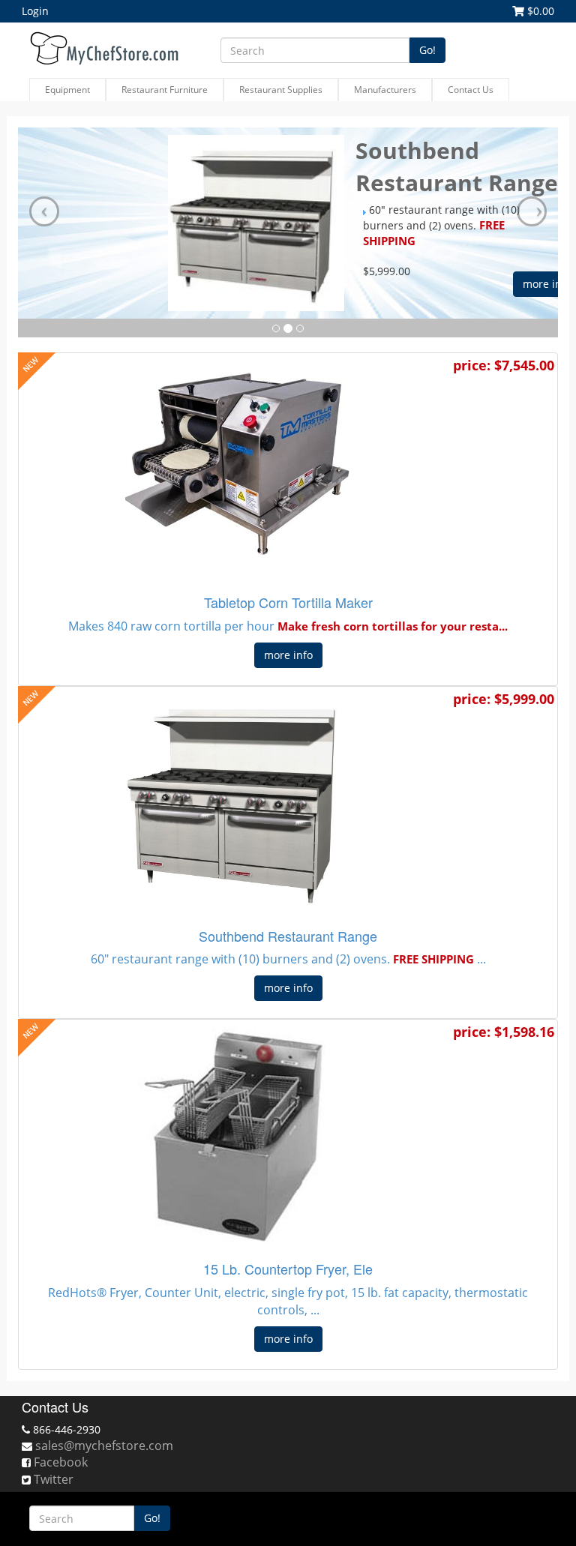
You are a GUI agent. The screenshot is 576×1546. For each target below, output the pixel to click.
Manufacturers (385, 89)
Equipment (67, 89)
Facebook (61, 1462)
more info (288, 655)
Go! (427, 50)
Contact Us (471, 89)
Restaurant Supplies (280, 89)
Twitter (54, 1479)
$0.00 (539, 11)
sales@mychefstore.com (104, 1445)
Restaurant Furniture (165, 89)
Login (35, 11)
